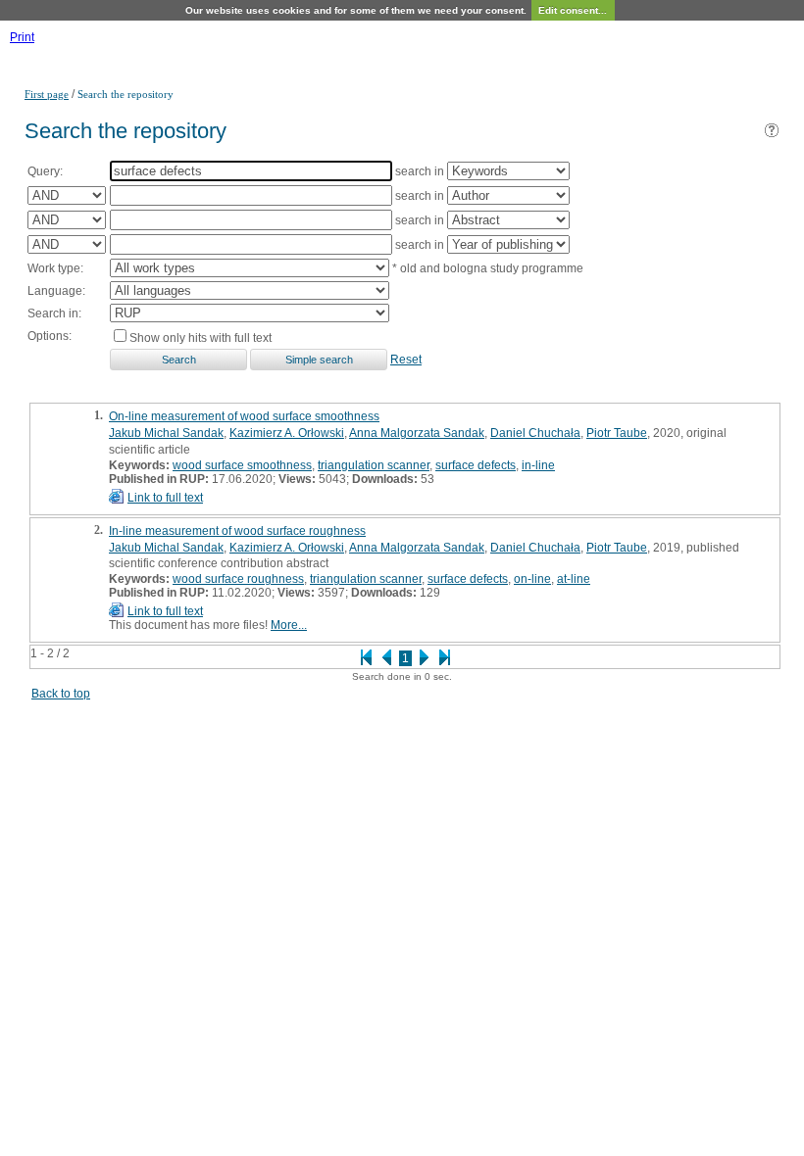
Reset (406, 359)
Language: (56, 291)
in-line (538, 465)
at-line (573, 579)
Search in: (54, 313)
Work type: (55, 268)
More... (289, 625)
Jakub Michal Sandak (166, 433)
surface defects (475, 465)
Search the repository (125, 94)
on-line (532, 579)
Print (22, 37)
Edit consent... (572, 10)
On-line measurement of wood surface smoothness (244, 416)
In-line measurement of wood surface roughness (237, 531)
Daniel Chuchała (535, 433)
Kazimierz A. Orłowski (286, 433)
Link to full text (165, 498)
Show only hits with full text (200, 338)
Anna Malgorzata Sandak (416, 433)
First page (47, 94)
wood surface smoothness (242, 465)
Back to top (60, 693)
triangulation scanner (373, 465)
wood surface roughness (238, 579)
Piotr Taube (616, 433)
